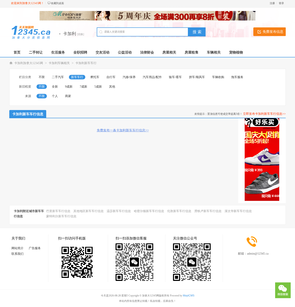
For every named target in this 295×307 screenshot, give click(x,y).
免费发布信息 (273, 31)
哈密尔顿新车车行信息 (149, 211)
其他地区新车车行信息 (88, 211)
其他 (112, 86)
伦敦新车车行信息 (179, 211)
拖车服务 (237, 77)
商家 (68, 96)
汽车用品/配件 (152, 77)
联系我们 (17, 253)
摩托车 (94, 77)
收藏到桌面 (57, 3)
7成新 (83, 86)
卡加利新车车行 (86, 63)
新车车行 (77, 77)
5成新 (98, 86)
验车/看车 (175, 77)
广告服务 (35, 248)
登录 (281, 3)
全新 (55, 86)
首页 (17, 52)
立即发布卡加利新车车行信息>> (264, 113)
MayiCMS (188, 295)
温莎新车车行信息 (119, 211)
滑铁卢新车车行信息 (208, 211)
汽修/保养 (129, 77)
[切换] (80, 34)
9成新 (69, 86)
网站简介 (17, 248)
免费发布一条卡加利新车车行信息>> (123, 130)
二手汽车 (58, 77)
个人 (55, 96)
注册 (272, 3)
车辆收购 (218, 77)
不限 (42, 77)
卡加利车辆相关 (59, 63)
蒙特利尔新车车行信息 (61, 216)
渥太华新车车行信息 (238, 211)
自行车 (111, 77)
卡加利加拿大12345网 (28, 63)
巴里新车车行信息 (58, 211)
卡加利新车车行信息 (27, 114)
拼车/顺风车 (197, 77)
